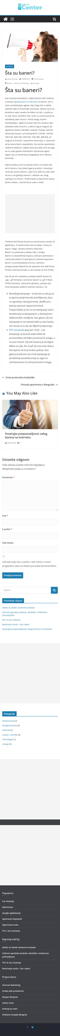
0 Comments (39, 79)
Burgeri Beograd (10, 997)
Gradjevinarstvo (9, 725)
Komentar (8, 477)
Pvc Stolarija (8, 901)
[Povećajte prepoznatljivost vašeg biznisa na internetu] (30, 401)
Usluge (5, 744)
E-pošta (7, 529)
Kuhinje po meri (9, 1008)
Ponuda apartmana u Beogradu (37, 384)
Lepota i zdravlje (10, 734)
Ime (5, 515)
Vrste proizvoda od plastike (20, 377)
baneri (9, 83)
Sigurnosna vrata (10, 924)
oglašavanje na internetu (25, 101)
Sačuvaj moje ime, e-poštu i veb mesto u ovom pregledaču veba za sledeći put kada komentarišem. (29, 563)
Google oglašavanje (11, 913)
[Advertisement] (30, 213)
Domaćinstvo (8, 721)
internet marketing (21, 83)
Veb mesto (8, 542)
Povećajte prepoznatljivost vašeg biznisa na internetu (26, 435)
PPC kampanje (16, 329)
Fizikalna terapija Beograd (14, 1014)
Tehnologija (7, 739)
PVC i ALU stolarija (11, 930)
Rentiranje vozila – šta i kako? (15, 624)
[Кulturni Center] (5, 19)
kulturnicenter (12, 79)
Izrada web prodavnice (13, 991)
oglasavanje (34, 83)
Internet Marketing (11, 985)
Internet (9, 66)
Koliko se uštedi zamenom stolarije (18, 607)
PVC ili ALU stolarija (11, 619)
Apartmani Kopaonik (12, 919)
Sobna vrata (8, 1003)
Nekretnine (7, 907)
